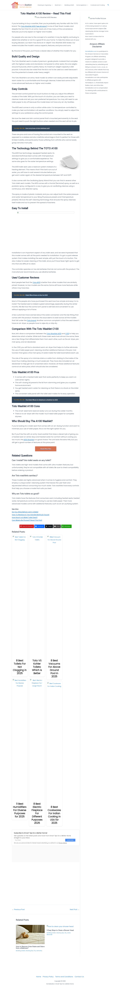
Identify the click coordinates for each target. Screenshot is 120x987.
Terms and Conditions (64, 976)
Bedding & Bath (69, 5)
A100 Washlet (29, 439)
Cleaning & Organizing (44, 5)
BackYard (58, 5)
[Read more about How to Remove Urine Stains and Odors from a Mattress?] (30, 934)
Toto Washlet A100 (54, 333)
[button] (51, 5)
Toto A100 (36, 282)
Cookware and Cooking (97, 5)
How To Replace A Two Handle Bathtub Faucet (30, 515)
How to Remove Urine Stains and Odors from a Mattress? (30, 947)
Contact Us (79, 976)
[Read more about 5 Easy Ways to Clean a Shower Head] (60, 926)
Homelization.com (91, 51)
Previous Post (18, 909)
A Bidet (35, 512)
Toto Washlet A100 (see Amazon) (34, 26)
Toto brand (31, 320)
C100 (67, 333)
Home (38, 976)
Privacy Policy (48, 976)
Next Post (74, 909)
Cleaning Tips (29, 950)
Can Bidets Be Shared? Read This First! (27, 520)
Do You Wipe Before (20, 512)
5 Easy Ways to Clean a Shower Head (60, 930)
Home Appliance (81, 5)
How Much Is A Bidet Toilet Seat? (24, 517)
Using (30, 512)
